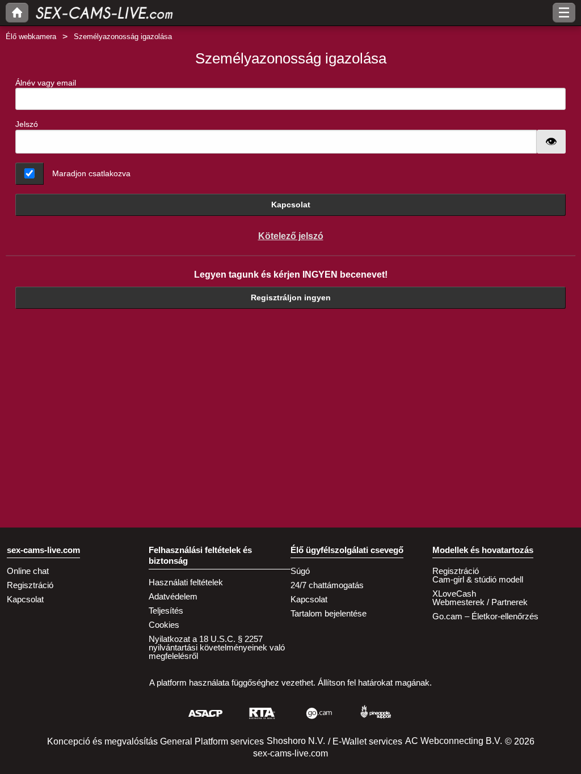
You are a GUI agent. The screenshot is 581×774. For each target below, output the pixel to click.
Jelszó (26, 124)
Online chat (28, 571)
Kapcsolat (290, 204)
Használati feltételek (186, 582)
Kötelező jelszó (290, 236)
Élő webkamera (31, 36)
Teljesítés (166, 610)
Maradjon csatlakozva (91, 173)
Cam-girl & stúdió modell (477, 579)
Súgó (300, 571)
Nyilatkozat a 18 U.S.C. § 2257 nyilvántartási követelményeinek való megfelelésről (217, 647)
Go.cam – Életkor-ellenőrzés (485, 616)
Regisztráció (30, 585)
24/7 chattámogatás (327, 585)
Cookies (164, 625)
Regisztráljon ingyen (291, 297)
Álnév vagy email (45, 82)
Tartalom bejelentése (328, 613)
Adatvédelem (173, 596)
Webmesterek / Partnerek (480, 602)
